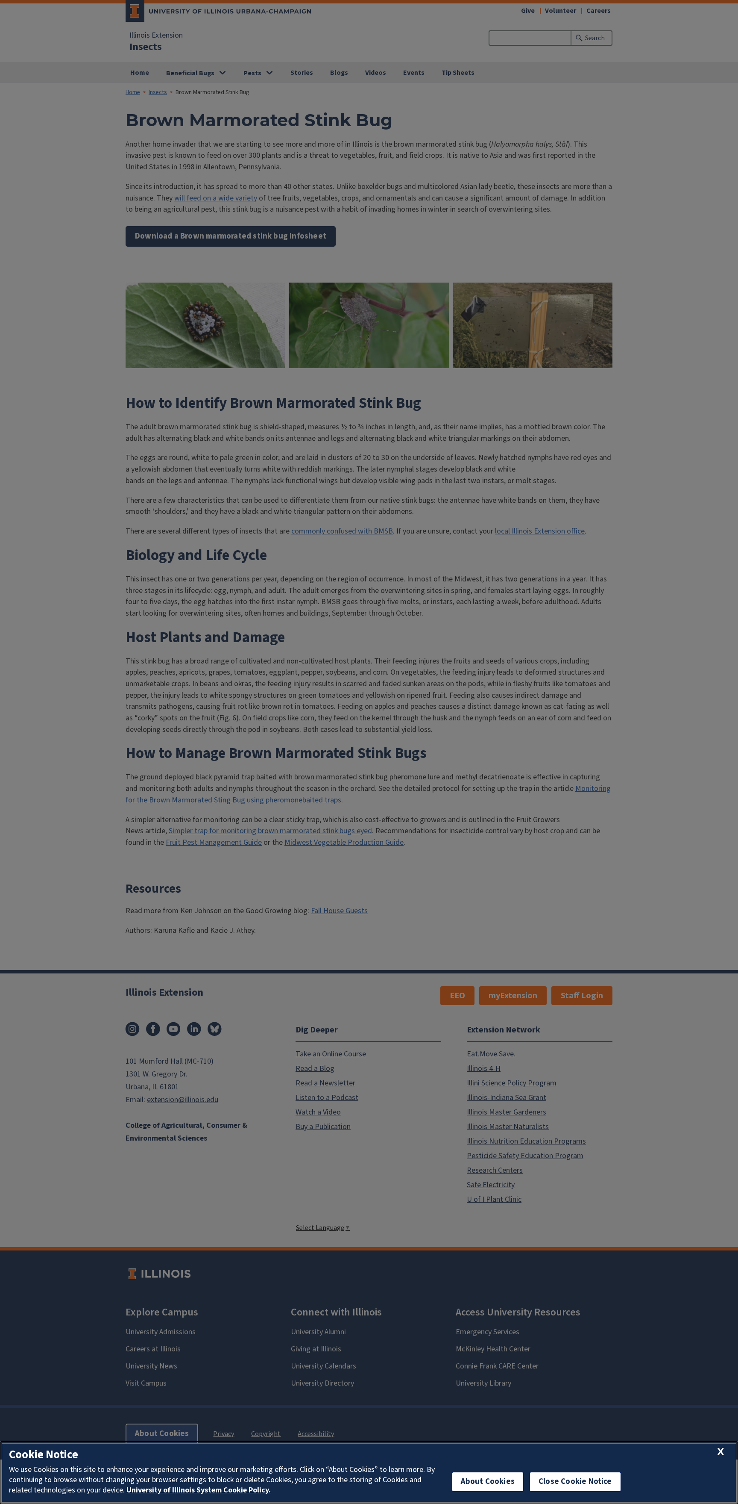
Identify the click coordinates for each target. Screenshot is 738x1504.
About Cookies (488, 1481)
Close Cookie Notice (575, 1481)
